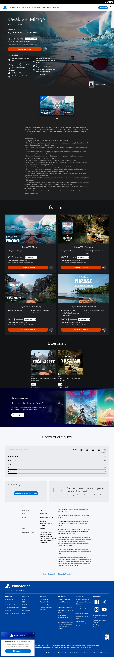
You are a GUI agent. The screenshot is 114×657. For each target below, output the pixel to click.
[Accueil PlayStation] (5, 8)
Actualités (46, 7)
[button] (57, 105)
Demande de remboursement (63, 616)
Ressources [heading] (79, 596)
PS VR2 (24, 605)
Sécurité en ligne (45, 605)
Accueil (7, 591)
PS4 (23, 602)
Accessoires (37, 7)
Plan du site (105, 653)
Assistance (55, 7)
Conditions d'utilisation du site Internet (89, 653)
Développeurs (79, 621)
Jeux (22, 7)
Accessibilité (44, 602)
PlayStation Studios (10, 605)
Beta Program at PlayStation (98, 626)
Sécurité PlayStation (64, 602)
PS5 (18, 7)
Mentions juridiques (52, 653)
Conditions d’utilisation (82, 599)
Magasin (11, 7)
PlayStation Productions (12, 607)
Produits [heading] (25, 596)
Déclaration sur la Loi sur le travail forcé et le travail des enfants (83, 609)
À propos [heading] (8, 596)
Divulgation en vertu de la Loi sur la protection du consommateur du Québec (65, 626)
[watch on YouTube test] (68, 112)
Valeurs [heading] (43, 596)
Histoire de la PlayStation (12, 613)
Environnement (44, 599)
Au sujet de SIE (9, 599)
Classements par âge (81, 613)
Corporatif (8, 610)
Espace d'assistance (64, 599)
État (59, 605)
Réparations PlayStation (65, 607)
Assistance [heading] (62, 596)
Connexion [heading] (97, 596)
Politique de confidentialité (67, 653)
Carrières (7, 602)
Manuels (60, 620)
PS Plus (29, 7)
